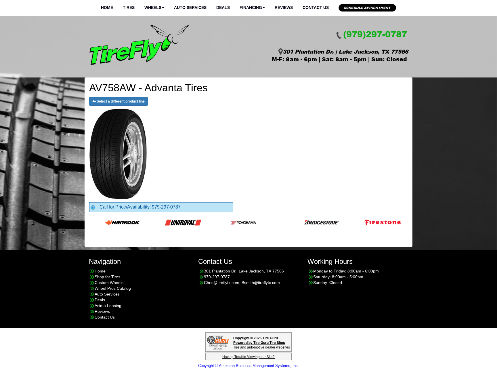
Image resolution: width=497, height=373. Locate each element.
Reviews (284, 7)
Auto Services (190, 7)
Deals (223, 7)
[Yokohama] (231, 221)
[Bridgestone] (309, 221)
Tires (129, 7)
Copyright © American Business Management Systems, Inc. (248, 365)
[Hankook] (110, 221)
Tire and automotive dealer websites (261, 344)
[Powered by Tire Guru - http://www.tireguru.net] (218, 342)
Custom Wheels (109, 282)
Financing (251, 7)
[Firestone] (370, 221)
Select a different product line (120, 101)
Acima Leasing (108, 305)
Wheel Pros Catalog (113, 288)
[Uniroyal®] (170, 221)
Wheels (152, 7)
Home (107, 7)
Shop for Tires (107, 276)
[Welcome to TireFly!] (139, 45)
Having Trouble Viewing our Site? (248, 356)
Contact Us (316, 7)
